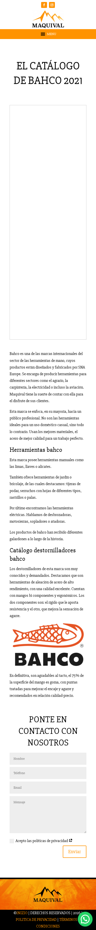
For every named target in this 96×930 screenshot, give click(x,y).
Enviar (74, 851)
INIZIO (22, 912)
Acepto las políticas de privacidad (42, 840)
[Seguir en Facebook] (44, 5)
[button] (51, 34)
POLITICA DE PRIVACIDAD (36, 919)
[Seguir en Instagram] (52, 5)
